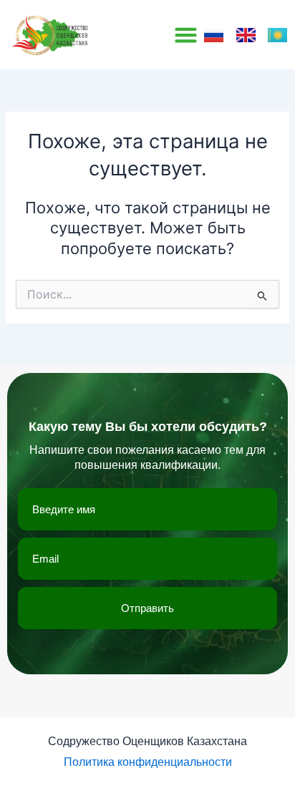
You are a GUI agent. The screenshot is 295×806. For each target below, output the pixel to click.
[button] (186, 35)
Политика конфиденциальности (148, 762)
